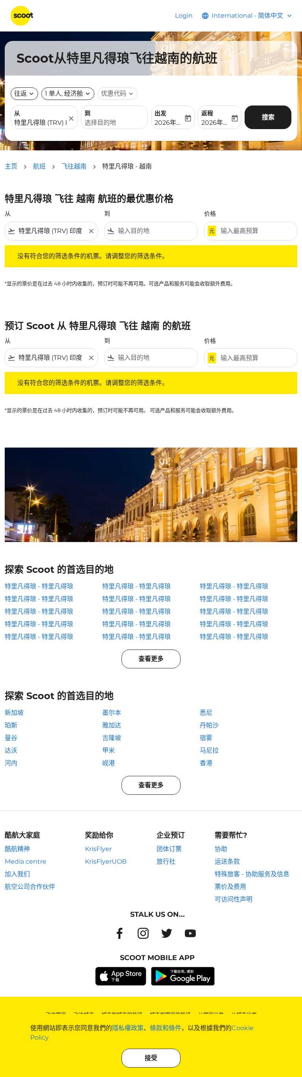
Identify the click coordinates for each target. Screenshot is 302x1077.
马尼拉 (209, 750)
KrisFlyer (98, 849)
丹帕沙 (209, 725)
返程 (207, 113)
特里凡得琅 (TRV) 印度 (40, 122)
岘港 (108, 763)
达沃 (11, 750)
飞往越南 (74, 166)
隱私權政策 (128, 1028)
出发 (160, 113)
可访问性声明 (233, 899)
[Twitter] (166, 933)
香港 (206, 763)
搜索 (268, 117)
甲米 (108, 750)
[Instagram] (143, 933)
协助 (221, 849)
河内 (11, 763)
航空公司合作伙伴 (30, 886)
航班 (39, 166)
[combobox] (51, 231)
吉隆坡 (111, 738)
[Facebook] (119, 933)
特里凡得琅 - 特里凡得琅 (39, 586)
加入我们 (17, 874)
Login (184, 15)
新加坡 (14, 712)
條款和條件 (165, 1028)
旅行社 (166, 861)
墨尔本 (111, 712)
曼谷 (11, 738)
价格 (210, 213)
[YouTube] (190, 933)
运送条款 (227, 861)
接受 (151, 1058)
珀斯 (11, 725)
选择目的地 (100, 122)
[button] (67, 93)
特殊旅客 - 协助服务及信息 (252, 874)
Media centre (25, 861)
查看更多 (151, 658)
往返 (20, 93)
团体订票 (169, 849)
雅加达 (111, 725)
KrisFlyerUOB (106, 861)
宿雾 (206, 738)
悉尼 (206, 712)
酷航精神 (17, 849)
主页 (11, 166)
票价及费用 (230, 886)
